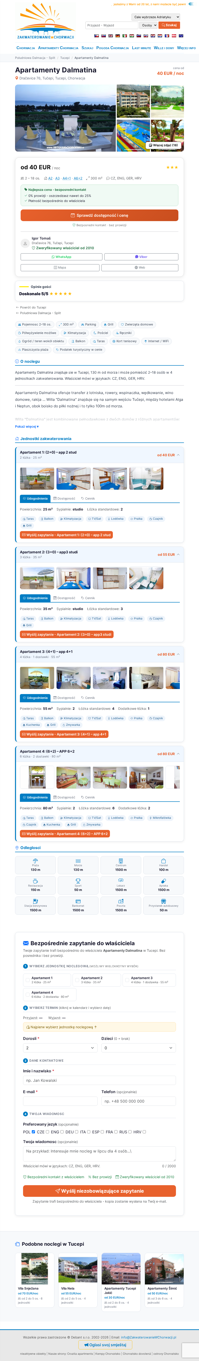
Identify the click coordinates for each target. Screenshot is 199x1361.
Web (142, 267)
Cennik (90, 498)
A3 (57, 178)
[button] (99, 291)
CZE (41, 1131)
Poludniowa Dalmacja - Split (35, 58)
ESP (96, 1131)
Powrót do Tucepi (33, 307)
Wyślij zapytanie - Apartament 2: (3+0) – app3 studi (68, 634)
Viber (143, 257)
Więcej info (186, 48)
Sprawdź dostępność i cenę (102, 215)
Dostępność (66, 498)
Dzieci (115, 1038)
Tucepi (65, 58)
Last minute (141, 48)
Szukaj (171, 25)
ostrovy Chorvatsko (166, 1353)
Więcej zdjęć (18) (165, 145)
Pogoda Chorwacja (112, 48)
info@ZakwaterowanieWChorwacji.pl (148, 1337)
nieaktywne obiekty (33, 1353)
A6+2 (78, 178)
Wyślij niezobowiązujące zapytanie (102, 1191)
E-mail (30, 1091)
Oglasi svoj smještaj (107, 1344)
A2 (50, 178)
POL (27, 1131)
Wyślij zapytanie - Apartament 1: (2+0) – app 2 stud (68, 535)
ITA (83, 1131)
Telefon (119, 1091)
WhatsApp (63, 257)
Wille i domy (164, 48)
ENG (55, 1131)
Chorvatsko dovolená (137, 1353)
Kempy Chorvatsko (107, 1353)
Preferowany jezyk (51, 1124)
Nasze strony (57, 1353)
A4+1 (67, 178)
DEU (70, 1131)
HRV (138, 1131)
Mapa (62, 267)
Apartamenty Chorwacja (58, 48)
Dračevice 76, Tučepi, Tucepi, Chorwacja (52, 78)
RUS (123, 1131)
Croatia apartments (80, 1353)
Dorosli (31, 1038)
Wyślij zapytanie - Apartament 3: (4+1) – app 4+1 (66, 734)
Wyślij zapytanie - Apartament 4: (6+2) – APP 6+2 (67, 834)
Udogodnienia (37, 498)
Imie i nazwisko (38, 1070)
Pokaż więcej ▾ (27, 426)
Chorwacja (26, 48)
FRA (110, 1131)
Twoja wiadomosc (50, 1141)
